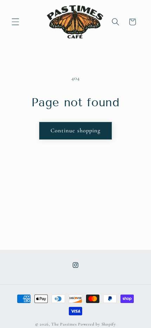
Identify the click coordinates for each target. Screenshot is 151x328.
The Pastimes (64, 324)
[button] (15, 21)
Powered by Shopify (97, 324)
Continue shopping (76, 130)
